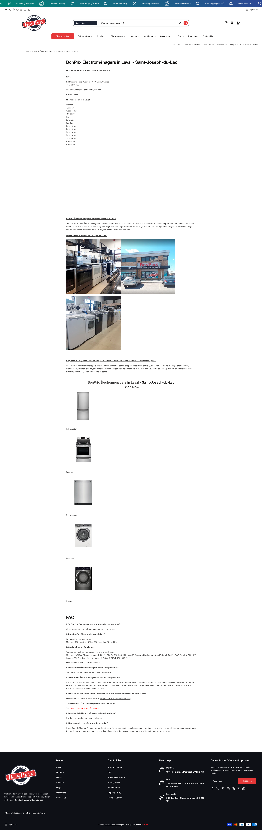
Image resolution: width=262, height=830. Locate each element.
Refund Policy (114, 787)
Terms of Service (115, 798)
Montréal (44, 794)
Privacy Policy (114, 782)
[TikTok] (21, 9)
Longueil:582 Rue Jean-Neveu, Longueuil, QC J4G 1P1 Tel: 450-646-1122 (98, 658)
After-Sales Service (116, 777)
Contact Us (61, 798)
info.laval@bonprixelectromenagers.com (84, 89)
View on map (72, 95)
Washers (70, 558)
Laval (135, 382)
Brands (18, 800)
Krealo (142, 824)
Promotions (61, 792)
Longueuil (17, 797)
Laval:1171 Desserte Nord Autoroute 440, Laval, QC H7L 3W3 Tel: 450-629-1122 (161, 655)
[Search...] (186, 23)
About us (60, 782)
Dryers (69, 601)
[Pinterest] (13, 9)
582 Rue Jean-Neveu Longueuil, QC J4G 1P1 (185, 799)
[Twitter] (9, 9)
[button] (252, 9)
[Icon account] (232, 23)
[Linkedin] (29, 9)
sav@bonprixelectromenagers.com (115, 698)
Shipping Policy (114, 792)
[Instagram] (17, 9)
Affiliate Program (115, 767)
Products (60, 772)
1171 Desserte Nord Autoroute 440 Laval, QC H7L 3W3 (185, 785)
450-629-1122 (72, 85)
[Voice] (180, 23)
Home (28, 51)
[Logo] (34, 23)
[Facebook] (6, 9)
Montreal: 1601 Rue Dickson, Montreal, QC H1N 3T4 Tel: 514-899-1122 (96, 655)
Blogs (58, 787)
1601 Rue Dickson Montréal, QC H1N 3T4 (185, 772)
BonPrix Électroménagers (107, 382)
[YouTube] (25, 9)
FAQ (109, 772)
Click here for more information (85, 708)
